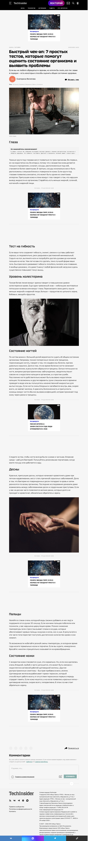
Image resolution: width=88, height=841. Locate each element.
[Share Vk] (11, 838)
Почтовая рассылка (68, 3)
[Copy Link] (77, 838)
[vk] (14, 800)
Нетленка (15, 84)
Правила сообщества (16, 807)
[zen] (23, 800)
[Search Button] (73, 3)
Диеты (34, 84)
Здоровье (21, 84)
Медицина (28, 84)
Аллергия (40, 84)
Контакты (12, 811)
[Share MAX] (33, 838)
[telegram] (19, 800)
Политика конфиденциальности (20, 809)
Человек (17, 47)
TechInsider (20, 3)
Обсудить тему (73, 80)
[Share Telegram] (55, 838)
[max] (27, 800)
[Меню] (10, 3)
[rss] (10, 800)
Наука (11, 47)
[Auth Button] (78, 3)
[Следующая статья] (44, 783)
